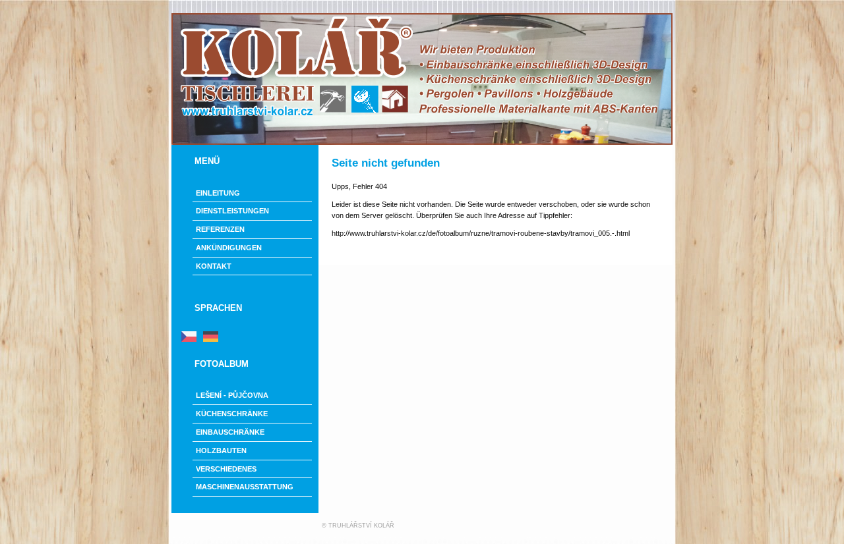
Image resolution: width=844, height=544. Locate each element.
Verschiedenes (226, 469)
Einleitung (218, 193)
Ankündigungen (229, 248)
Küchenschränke (232, 414)
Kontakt (213, 266)
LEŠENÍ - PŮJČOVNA (232, 395)
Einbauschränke (230, 432)
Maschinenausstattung (244, 487)
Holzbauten (221, 450)
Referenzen (220, 229)
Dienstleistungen (232, 211)
